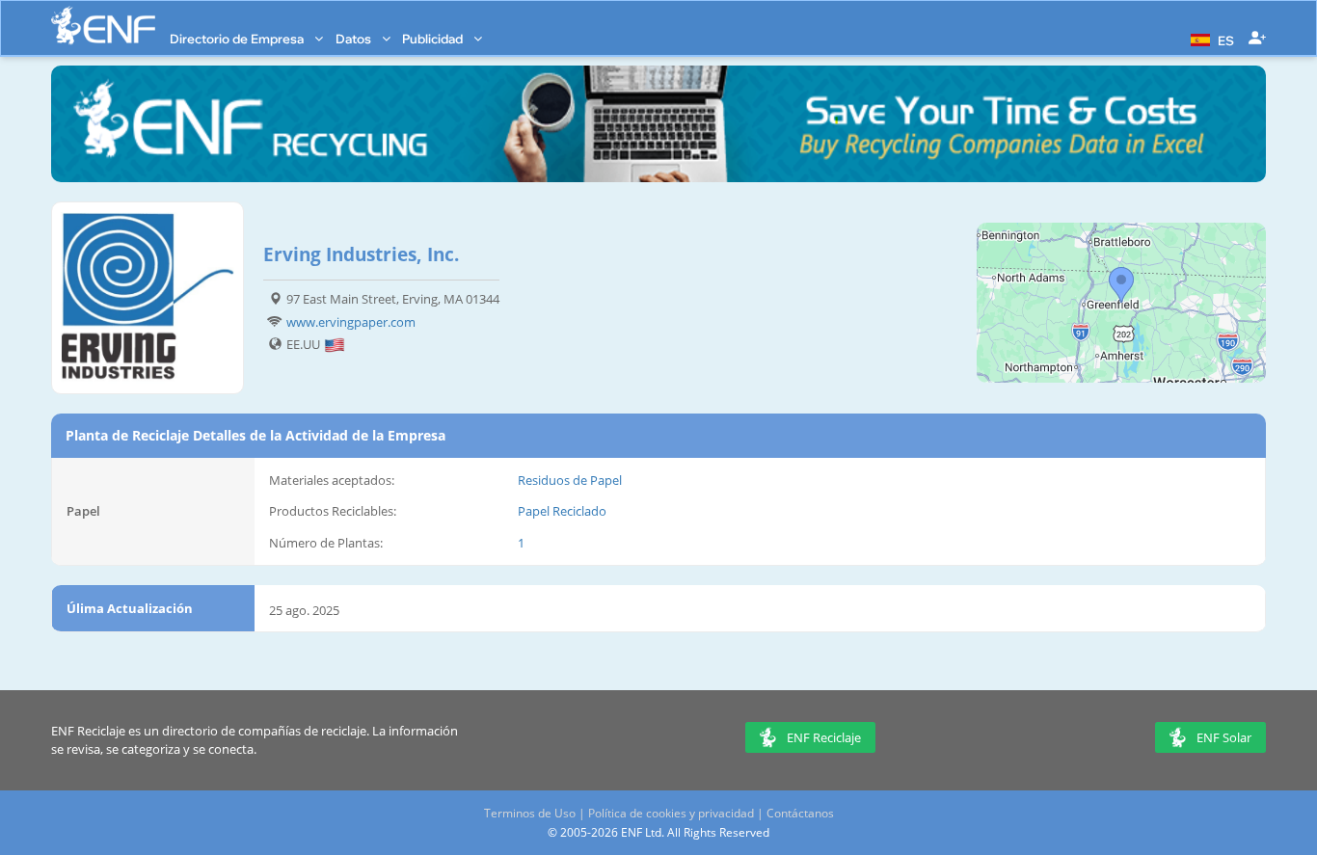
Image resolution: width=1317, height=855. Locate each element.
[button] (1210, 38)
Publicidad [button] (434, 38)
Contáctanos (800, 813)
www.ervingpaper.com (351, 322)
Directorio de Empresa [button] (238, 38)
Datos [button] (355, 38)
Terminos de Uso (530, 813)
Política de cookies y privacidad (671, 813)
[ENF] (103, 25)
